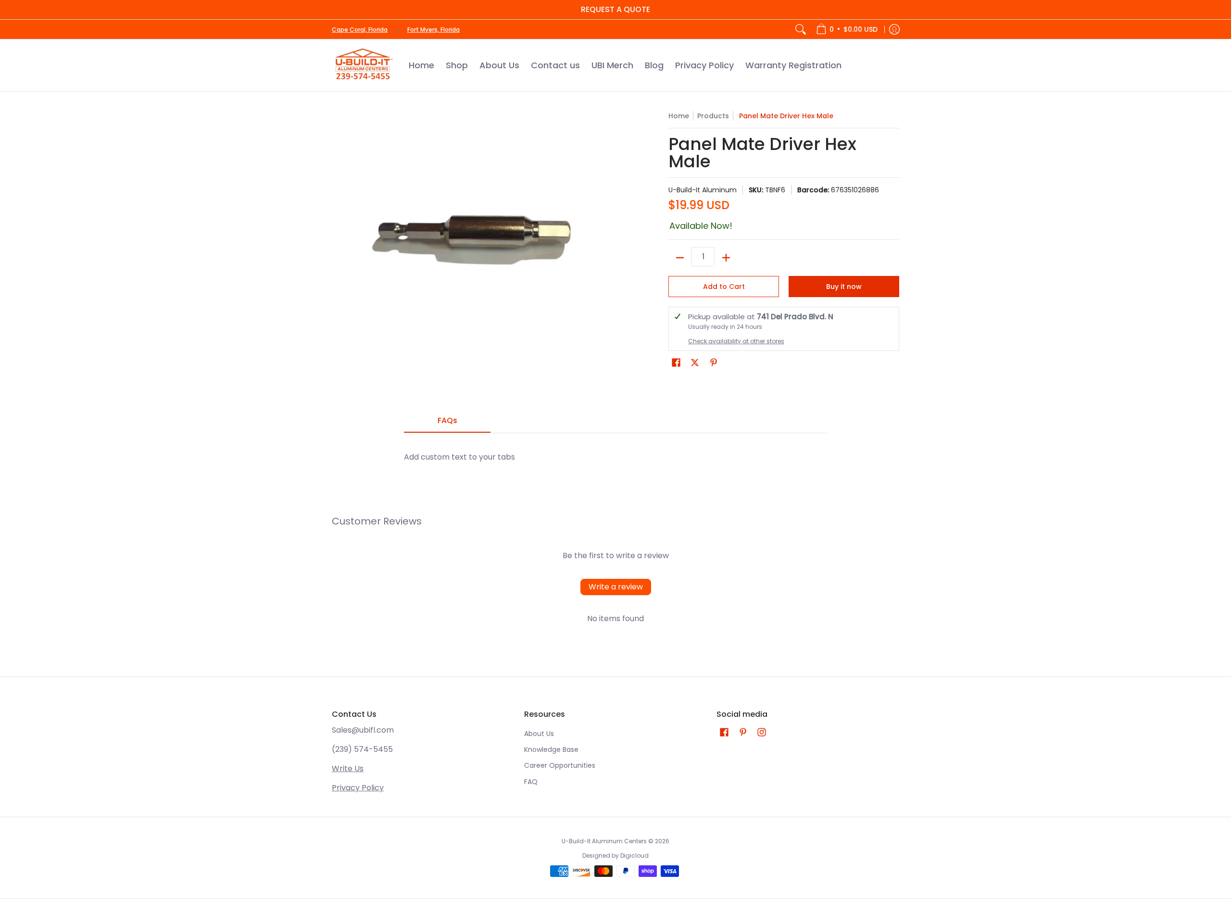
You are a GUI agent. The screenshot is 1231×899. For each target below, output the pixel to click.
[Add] (726, 257)
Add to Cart (724, 286)
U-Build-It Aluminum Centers (604, 841)
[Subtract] (679, 257)
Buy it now (844, 286)
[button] (676, 362)
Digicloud (634, 855)
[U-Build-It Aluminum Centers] (363, 65)
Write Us (348, 768)
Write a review (616, 586)
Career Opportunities (559, 765)
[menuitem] (847, 29)
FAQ (531, 782)
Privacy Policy (358, 787)
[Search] (800, 29)
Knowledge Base (551, 749)
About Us (539, 733)
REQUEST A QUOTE (615, 9)
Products (713, 116)
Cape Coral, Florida (360, 29)
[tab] (447, 423)
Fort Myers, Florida (433, 29)
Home (678, 116)
